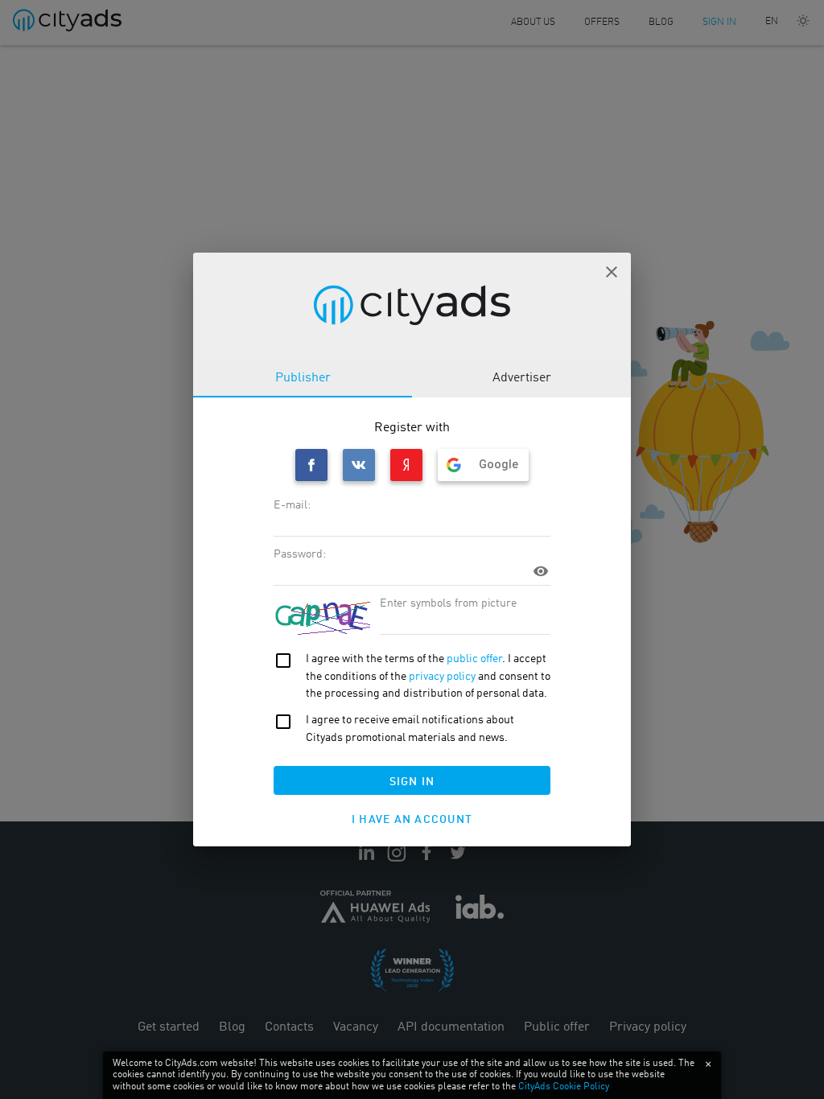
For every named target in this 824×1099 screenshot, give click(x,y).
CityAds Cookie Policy (563, 1087)
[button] (611, 272)
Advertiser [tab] (521, 378)
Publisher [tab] (303, 378)
